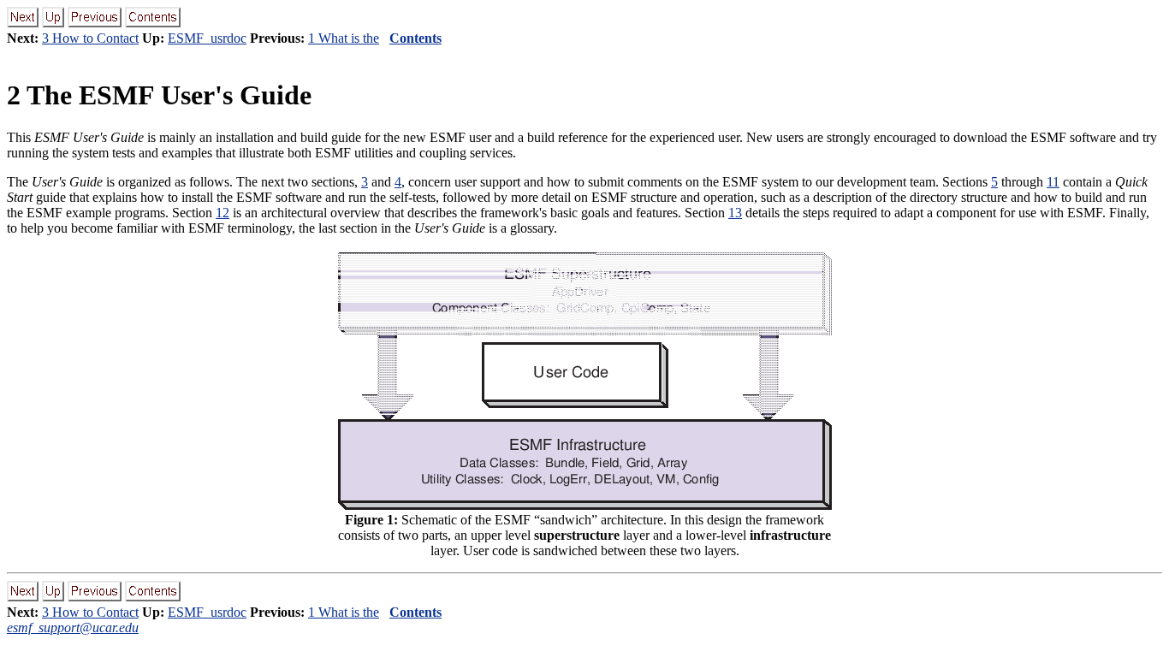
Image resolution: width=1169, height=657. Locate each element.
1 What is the (343, 38)
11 (1053, 182)
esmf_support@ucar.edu (73, 627)
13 (735, 212)
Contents (415, 38)
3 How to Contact (90, 38)
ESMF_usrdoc (207, 38)
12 (222, 212)
